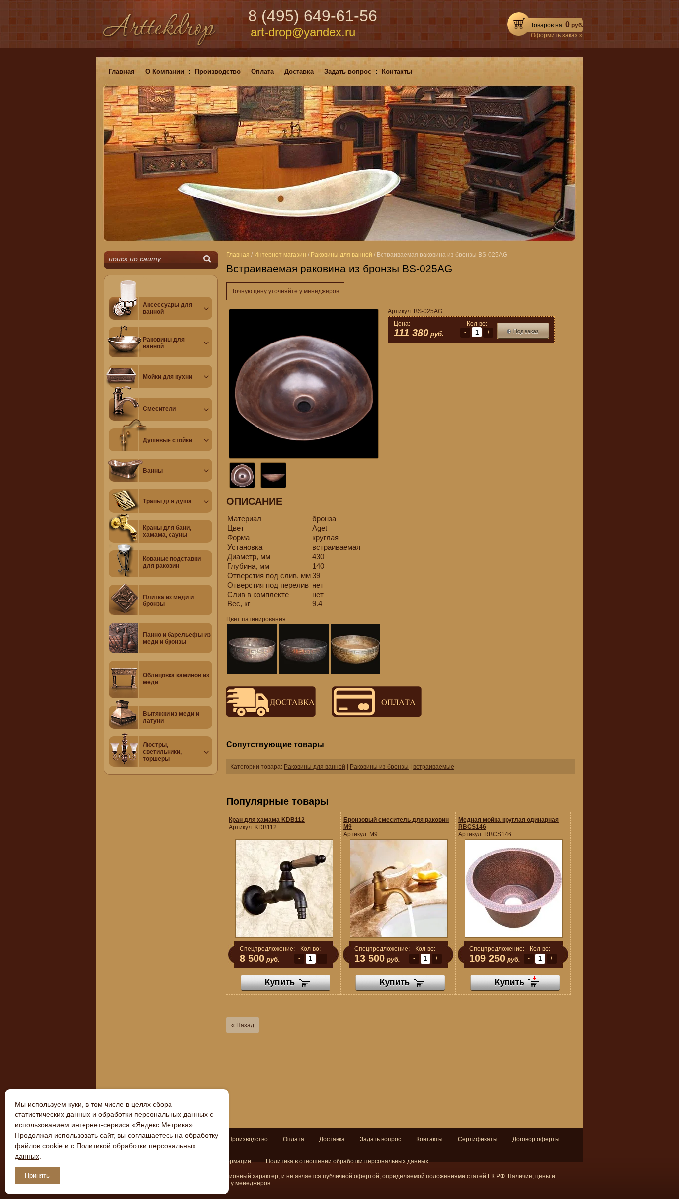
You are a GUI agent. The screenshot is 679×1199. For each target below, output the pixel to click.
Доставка (332, 1139)
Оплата (293, 1139)
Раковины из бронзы (379, 766)
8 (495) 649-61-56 (312, 16)
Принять (37, 1175)
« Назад (242, 1025)
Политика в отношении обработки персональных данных (347, 1161)
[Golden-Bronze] (355, 649)
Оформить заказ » (557, 35)
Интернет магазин (280, 254)
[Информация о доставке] (271, 714)
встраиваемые (433, 766)
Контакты (429, 1139)
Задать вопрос (380, 1139)
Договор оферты (536, 1139)
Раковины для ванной (314, 766)
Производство (248, 1139)
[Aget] (252, 649)
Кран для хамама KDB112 (267, 819)
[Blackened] (304, 649)
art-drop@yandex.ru (303, 32)
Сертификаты (478, 1139)
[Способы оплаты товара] (369, 714)
